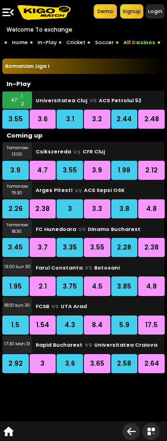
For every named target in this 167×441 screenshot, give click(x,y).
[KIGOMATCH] (43, 12)
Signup (131, 11)
